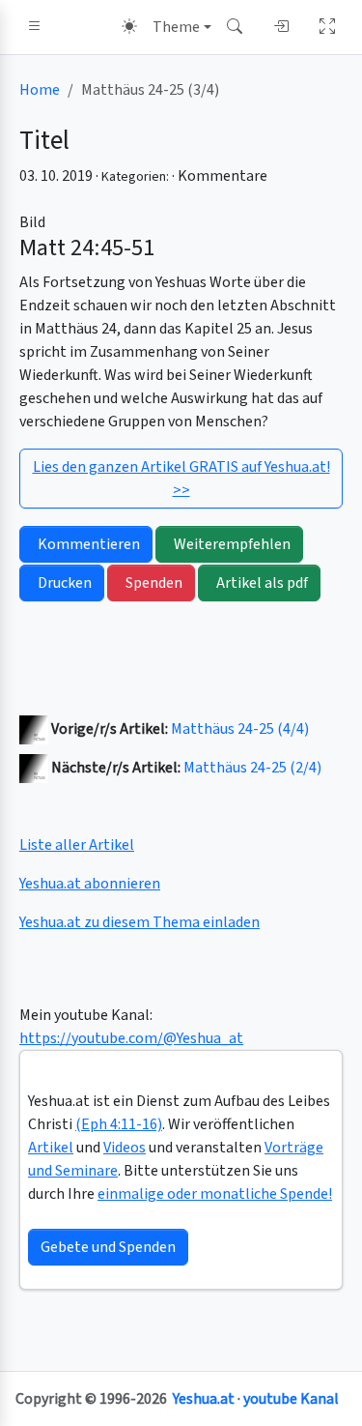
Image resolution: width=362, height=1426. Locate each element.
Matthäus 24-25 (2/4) (252, 767)
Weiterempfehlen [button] (232, 544)
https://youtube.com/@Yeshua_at (131, 1038)
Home (39, 90)
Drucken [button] (65, 583)
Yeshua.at (204, 1399)
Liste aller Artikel (76, 845)
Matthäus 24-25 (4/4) (240, 729)
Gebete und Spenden (108, 1247)
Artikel (50, 1147)
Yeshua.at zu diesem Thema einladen (139, 922)
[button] (35, 27)
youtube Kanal (291, 1399)
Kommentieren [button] (89, 544)
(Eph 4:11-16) (118, 1124)
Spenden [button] (153, 583)
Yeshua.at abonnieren (89, 883)
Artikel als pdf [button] (262, 583)
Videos (124, 1147)
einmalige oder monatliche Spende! (214, 1194)
